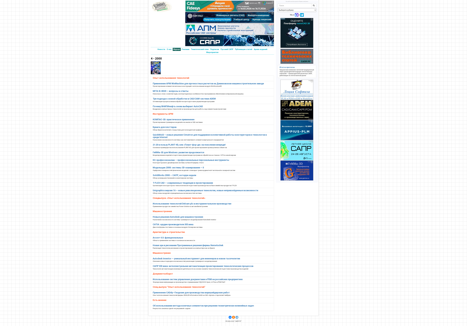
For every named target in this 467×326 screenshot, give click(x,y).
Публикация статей (243, 49)
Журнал (176, 49)
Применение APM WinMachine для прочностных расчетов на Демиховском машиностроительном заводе (208, 83)
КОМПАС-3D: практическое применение (173, 119)
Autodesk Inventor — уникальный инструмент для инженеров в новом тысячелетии (196, 258)
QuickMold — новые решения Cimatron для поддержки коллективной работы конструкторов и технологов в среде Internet (210, 135)
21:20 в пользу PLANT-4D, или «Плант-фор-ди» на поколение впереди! (189, 144)
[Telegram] (236, 317)
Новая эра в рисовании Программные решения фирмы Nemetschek (188, 245)
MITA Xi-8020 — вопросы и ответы (171, 91)
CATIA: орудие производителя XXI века (173, 224)
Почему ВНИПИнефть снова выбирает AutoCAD (178, 106)
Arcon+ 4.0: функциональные (168, 237)
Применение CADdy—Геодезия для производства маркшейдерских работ (191, 292)
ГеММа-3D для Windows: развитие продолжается (178, 152)
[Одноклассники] (233, 317)
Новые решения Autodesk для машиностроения (178, 217)
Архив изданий (260, 49)
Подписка (214, 49)
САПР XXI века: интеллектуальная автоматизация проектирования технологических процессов (203, 266)
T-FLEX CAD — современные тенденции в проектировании (183, 183)
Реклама (185, 49)
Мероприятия (212, 52)
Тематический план (200, 49)
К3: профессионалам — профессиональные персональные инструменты (191, 160)
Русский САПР (227, 49)
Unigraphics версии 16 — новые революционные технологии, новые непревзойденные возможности (205, 190)
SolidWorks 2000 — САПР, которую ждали (174, 175)
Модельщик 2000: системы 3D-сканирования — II (178, 167)
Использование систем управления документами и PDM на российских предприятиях (198, 279)
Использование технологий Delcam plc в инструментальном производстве (192, 203)
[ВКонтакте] (230, 317)
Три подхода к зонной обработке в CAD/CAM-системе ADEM (184, 98)
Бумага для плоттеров (164, 127)
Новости (161, 49)
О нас (169, 49)
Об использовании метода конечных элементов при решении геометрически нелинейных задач (203, 305)
